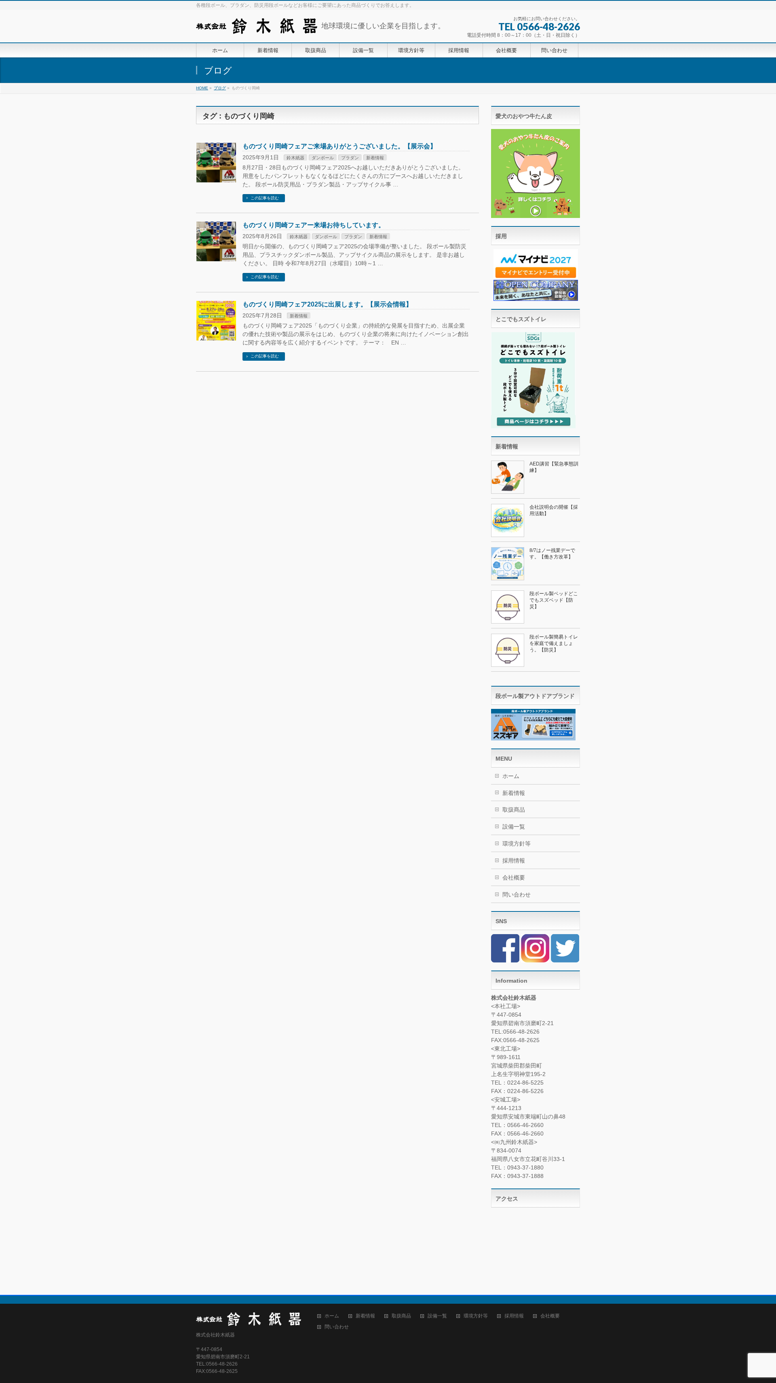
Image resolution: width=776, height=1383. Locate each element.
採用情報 (513, 860)
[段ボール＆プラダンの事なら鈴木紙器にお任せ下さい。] (256, 24)
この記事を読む (265, 198)
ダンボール (323, 157)
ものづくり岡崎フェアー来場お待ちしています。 (313, 225)
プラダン (350, 157)
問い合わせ (516, 894)
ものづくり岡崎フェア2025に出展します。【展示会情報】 (327, 304)
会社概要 (513, 877)
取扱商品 (513, 809)
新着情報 (375, 157)
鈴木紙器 (295, 157)
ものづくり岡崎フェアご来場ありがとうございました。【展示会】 (339, 146)
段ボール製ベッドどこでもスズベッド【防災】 (553, 600)
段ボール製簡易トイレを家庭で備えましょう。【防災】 (553, 643)
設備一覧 (513, 826)
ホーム (510, 776)
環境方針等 (516, 843)
